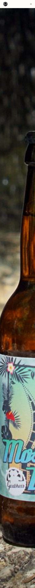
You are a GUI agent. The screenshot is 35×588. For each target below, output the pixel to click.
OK (2, 584)
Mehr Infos (18, 587)
